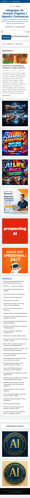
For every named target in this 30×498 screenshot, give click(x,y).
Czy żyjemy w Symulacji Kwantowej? (13, 297)
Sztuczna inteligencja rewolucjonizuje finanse (15, 313)
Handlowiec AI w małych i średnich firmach (15, 336)
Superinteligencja (8, 62)
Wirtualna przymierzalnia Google (12, 403)
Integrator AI (7, 70)
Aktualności (7, 278)
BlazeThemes (18, 492)
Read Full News (6, 95)
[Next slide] (28, 1)
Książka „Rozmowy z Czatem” (11, 300)
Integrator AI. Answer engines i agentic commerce (15, 13)
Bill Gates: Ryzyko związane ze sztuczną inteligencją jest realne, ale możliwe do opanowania (14, 384)
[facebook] (11, 6)
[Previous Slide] (26, 1)
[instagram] (13, 6)
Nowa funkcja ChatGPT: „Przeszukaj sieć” (6, 1)
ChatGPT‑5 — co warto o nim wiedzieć (13, 286)
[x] (15, 6)
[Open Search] (25, 31)
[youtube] (19, 6)
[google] (17, 6)
